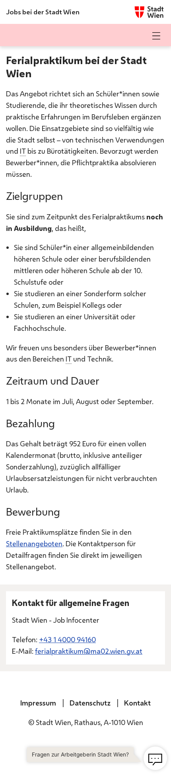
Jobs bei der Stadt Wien (43, 11)
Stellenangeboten (34, 543)
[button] (156, 36)
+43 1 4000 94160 (67, 639)
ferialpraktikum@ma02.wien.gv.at (88, 651)
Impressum (38, 703)
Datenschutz (90, 703)
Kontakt (137, 703)
